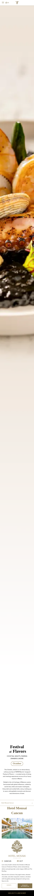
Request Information (25, 885)
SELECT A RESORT (17, 893)
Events (9, 885)
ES (8, 3)
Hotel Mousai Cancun (17, 802)
